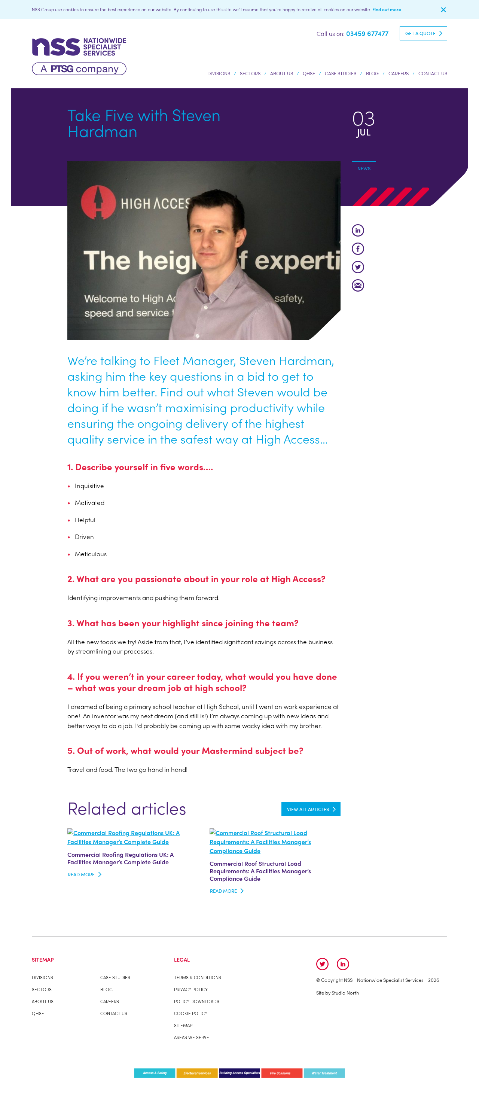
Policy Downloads (196, 1001)
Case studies (340, 73)
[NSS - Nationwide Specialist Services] (79, 55)
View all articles (308, 809)
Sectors (250, 73)
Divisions (218, 73)
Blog (372, 73)
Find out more (386, 9)
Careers (398, 73)
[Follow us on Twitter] (322, 964)
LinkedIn (358, 230)
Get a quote (420, 33)
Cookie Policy (190, 1013)
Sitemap (183, 1025)
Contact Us (432, 73)
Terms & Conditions (197, 977)
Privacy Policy (191, 989)
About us (281, 73)
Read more (81, 874)
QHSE (309, 73)
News (363, 168)
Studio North (345, 992)
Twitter (358, 267)
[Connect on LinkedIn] (343, 964)
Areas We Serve (191, 1037)
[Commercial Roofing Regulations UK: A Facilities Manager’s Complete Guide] (132, 836)
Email (358, 285)
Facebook (358, 249)
